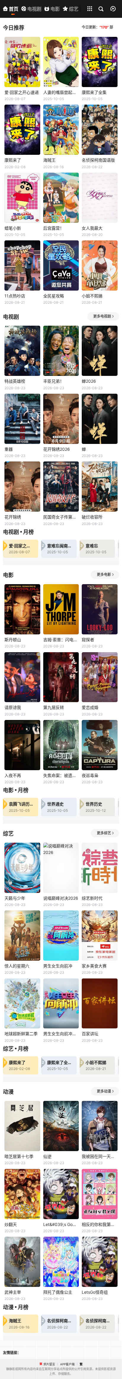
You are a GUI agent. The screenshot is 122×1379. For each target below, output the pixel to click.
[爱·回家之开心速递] (22, 62)
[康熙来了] (22, 130)
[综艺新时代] (100, 868)
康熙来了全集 (94, 92)
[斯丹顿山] (22, 609)
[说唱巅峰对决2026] (61, 868)
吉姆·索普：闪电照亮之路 (61, 639)
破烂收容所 (92, 516)
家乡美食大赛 (94, 965)
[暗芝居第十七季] (22, 1126)
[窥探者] (100, 609)
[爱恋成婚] (100, 677)
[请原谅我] (22, 677)
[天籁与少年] (22, 868)
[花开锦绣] (22, 486)
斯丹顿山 (12, 639)
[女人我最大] (100, 198)
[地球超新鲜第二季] (22, 1003)
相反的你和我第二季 (100, 1224)
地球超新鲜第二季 (21, 1033)
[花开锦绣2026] (61, 419)
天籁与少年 (14, 898)
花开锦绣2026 (56, 449)
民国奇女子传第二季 (61, 516)
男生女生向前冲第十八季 (61, 1033)
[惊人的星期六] (22, 935)
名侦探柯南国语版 (98, 160)
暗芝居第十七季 (18, 1156)
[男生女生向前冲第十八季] (61, 1003)
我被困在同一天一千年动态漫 (100, 1156)
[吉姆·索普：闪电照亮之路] (61, 609)
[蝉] (100, 419)
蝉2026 (89, 381)
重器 (8, 449)
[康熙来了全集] (100, 62)
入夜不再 (12, 775)
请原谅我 (12, 707)
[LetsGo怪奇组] (100, 1262)
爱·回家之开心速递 (21, 92)
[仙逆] (61, 1126)
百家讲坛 (90, 1033)
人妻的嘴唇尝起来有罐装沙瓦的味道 (61, 92)
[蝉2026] (100, 351)
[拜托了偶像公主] (61, 1262)
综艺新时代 (92, 898)
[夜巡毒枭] (100, 745)
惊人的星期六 (16, 965)
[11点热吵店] (22, 265)
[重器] (22, 419)
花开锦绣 (12, 516)
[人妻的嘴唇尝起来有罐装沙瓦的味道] (61, 62)
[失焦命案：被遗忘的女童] (61, 745)
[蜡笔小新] (22, 198)
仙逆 (47, 1156)
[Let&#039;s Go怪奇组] (61, 1194)
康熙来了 (12, 160)
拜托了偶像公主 (57, 1292)
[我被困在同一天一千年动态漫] (100, 1126)
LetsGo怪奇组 (95, 1292)
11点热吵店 (14, 295)
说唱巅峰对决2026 (60, 898)
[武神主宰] (22, 1262)
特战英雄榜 (14, 381)
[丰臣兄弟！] (61, 351)
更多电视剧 (102, 316)
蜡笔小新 (12, 228)
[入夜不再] (22, 745)
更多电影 (104, 574)
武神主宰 (12, 1292)
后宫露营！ (53, 228)
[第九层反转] (61, 677)
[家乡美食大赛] (100, 935)
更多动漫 (104, 1091)
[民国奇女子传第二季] (61, 486)
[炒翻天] (22, 1194)
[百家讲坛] (100, 1003)
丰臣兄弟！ (53, 381)
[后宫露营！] (61, 198)
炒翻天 (10, 1224)
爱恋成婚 (90, 707)
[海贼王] (61, 130)
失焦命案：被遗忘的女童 (61, 775)
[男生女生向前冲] (61, 935)
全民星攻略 (53, 295)
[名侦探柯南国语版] (100, 130)
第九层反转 (53, 707)
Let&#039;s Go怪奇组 (61, 1224)
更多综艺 (104, 833)
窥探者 (88, 639)
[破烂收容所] (100, 486)
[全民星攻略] (61, 265)
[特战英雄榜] (22, 351)
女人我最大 (92, 228)
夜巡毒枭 (90, 775)
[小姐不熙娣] (100, 265)
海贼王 (49, 160)
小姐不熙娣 (92, 295)
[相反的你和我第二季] (100, 1194)
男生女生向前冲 (57, 965)
